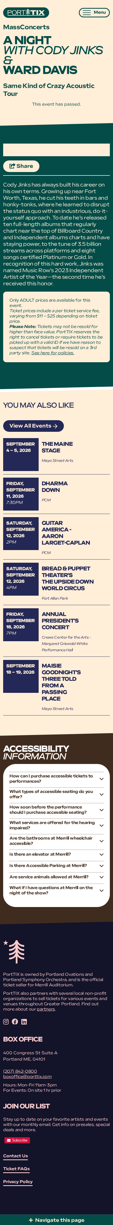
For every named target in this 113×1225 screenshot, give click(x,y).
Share (27, 166)
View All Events (30, 426)
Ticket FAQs (16, 1169)
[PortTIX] (13, 963)
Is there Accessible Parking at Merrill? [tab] (48, 866)
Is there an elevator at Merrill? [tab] (40, 854)
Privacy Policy (18, 1182)
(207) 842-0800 (20, 1072)
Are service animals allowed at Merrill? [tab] (48, 877)
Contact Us (15, 1156)
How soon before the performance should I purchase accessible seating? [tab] (47, 810)
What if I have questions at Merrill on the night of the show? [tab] (51, 890)
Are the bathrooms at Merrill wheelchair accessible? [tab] (50, 841)
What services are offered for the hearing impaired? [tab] (52, 825)
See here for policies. (52, 353)
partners (46, 1009)
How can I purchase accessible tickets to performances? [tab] (51, 779)
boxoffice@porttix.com (27, 1077)
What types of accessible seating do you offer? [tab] (51, 794)
